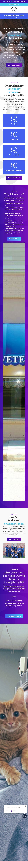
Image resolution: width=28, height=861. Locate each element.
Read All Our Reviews (14, 616)
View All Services (14, 177)
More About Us (14, 238)
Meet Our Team (14, 539)
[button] (24, 816)
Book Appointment (14, 4)
